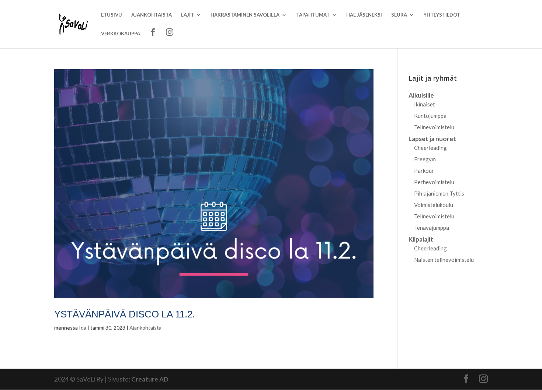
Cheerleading (430, 147)
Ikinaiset (424, 104)
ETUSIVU (111, 15)
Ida (82, 327)
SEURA (399, 15)
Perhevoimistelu (434, 182)
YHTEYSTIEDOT (442, 15)
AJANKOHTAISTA (151, 15)
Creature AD (149, 379)
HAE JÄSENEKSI (364, 15)
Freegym (425, 159)
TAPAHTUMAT (313, 15)
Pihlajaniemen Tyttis (439, 193)
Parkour (424, 170)
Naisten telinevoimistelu (444, 259)
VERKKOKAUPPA (120, 33)
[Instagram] (169, 38)
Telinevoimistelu (434, 127)
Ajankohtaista (145, 327)
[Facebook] (153, 38)
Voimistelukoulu (433, 204)
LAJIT (187, 15)
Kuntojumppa (430, 115)
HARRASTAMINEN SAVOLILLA (245, 15)
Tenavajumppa (431, 227)
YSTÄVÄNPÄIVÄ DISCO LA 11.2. (124, 314)
